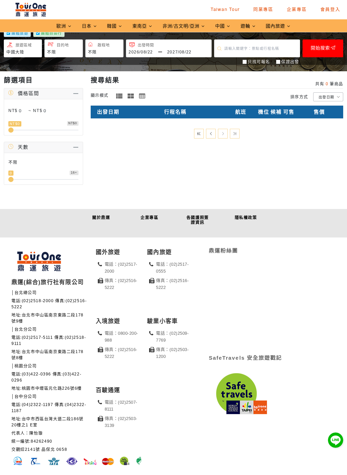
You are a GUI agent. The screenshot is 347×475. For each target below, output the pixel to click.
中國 (220, 25)
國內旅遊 (276, 25)
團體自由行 (51, 33)
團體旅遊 (19, 33)
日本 (87, 25)
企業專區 (297, 9)
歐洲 (62, 25)
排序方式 (299, 97)
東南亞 (140, 25)
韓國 (112, 25)
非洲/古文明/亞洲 (182, 25)
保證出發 (290, 62)
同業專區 (263, 9)
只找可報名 (259, 62)
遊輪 (246, 25)
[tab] (119, 96)
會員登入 (330, 9)
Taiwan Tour (225, 9)
